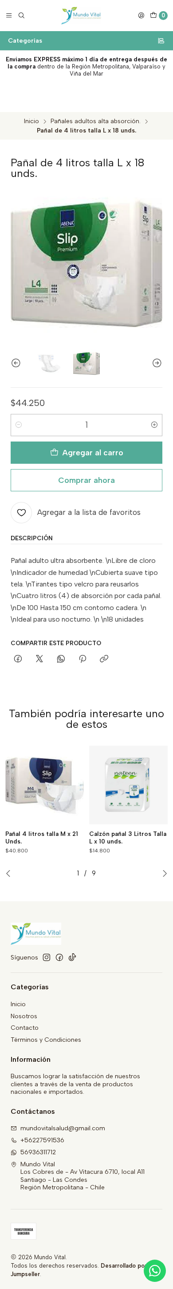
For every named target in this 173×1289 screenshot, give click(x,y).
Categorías (25, 40)
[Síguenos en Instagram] (46, 957)
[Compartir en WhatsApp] (61, 659)
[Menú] (8, 15)
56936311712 (38, 1152)
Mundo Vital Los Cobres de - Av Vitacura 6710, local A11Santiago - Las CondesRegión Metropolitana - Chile (82, 1176)
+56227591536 (42, 1140)
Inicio (31, 121)
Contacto (25, 1028)
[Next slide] (155, 363)
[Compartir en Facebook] (18, 659)
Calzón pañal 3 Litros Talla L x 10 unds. (127, 837)
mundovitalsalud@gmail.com (62, 1128)
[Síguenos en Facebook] (59, 957)
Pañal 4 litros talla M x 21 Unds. (41, 837)
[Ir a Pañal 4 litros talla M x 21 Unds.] (44, 785)
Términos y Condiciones (46, 1040)
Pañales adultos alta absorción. (96, 121)
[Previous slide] (17, 363)
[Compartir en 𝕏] (39, 659)
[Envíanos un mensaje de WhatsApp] (155, 1271)
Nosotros (24, 1016)
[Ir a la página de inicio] (81, 15)
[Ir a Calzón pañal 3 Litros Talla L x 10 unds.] (128, 785)
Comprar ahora (86, 480)
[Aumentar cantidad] (154, 425)
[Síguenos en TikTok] (72, 957)
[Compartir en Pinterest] (82, 659)
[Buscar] (21, 15)
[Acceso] (141, 15)
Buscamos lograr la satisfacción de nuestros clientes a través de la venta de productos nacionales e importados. (75, 1084)
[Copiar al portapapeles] (104, 659)
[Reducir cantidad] (18, 425)
